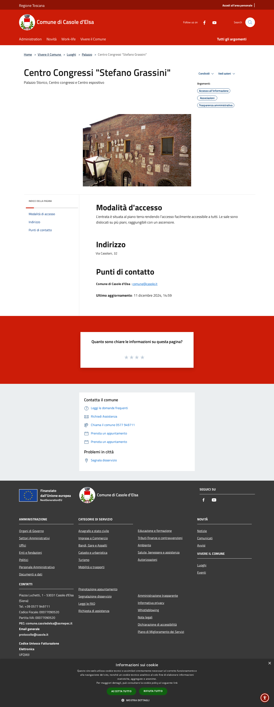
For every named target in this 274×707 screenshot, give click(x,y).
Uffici (22, 545)
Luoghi (71, 54)
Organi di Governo (31, 530)
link (176, 683)
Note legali (145, 617)
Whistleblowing (148, 610)
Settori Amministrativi (34, 538)
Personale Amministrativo (37, 567)
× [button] (269, 663)
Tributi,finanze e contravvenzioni (160, 537)
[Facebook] (203, 22)
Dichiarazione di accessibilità (157, 624)
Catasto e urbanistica (92, 552)
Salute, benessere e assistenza (159, 552)
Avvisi (201, 545)
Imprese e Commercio (93, 538)
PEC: (22, 623)
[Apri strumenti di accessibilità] (265, 698)
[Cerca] (250, 22)
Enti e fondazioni (30, 552)
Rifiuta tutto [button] (153, 691)
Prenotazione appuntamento (97, 589)
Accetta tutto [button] (121, 691)
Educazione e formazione (155, 530)
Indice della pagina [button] (40, 201)
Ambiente (144, 545)
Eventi (201, 572)
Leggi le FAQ (86, 603)
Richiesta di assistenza (93, 610)
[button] (136, 700)
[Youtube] (213, 22)
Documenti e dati (30, 574)
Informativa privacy (151, 602)
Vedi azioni (224, 73)
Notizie (202, 530)
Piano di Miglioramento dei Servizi (161, 631)
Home (28, 54)
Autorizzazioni (147, 559)
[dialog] (137, 683)
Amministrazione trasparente (158, 595)
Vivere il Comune (50, 54)
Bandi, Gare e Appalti (92, 545)
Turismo (83, 559)
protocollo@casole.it (33, 634)
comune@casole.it (144, 283)
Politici (23, 559)
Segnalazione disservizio (95, 596)
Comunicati (205, 538)
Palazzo (87, 54)
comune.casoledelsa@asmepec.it (49, 623)
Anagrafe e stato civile (93, 530)
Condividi (204, 73)
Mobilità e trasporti (91, 567)
